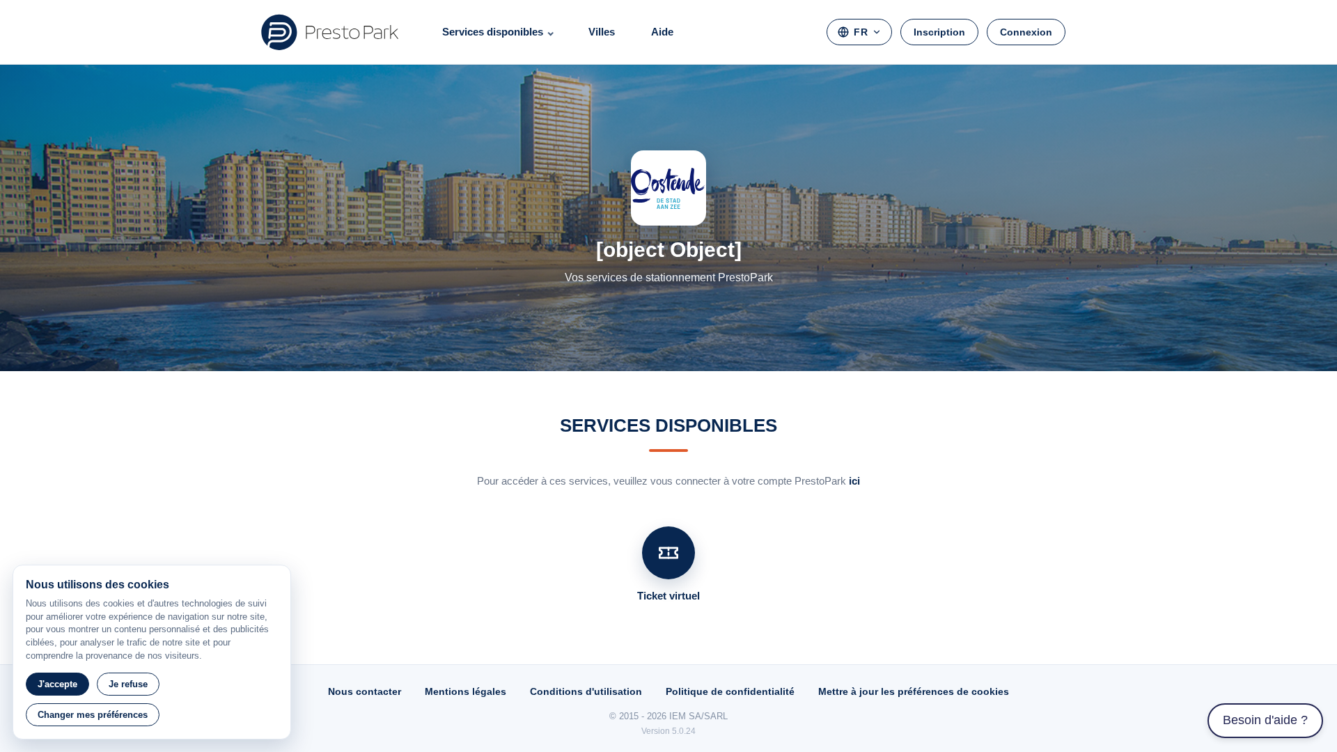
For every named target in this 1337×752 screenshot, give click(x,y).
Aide (662, 32)
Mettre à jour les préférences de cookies (913, 691)
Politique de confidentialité (730, 691)
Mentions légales (465, 691)
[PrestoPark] (330, 32)
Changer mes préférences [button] (93, 715)
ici (854, 481)
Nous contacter (364, 691)
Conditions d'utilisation (586, 691)
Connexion (1026, 32)
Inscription (939, 32)
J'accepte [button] (57, 684)
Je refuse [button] (128, 684)
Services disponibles (492, 32)
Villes (601, 32)
